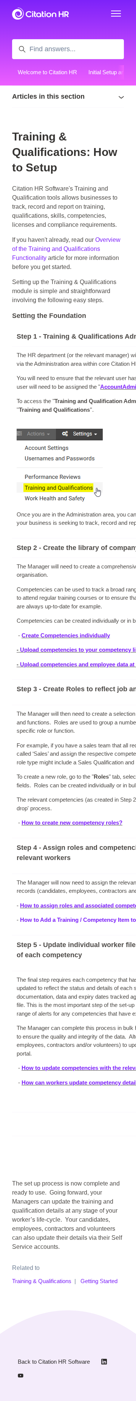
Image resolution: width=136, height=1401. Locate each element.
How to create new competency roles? (72, 822)
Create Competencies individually (66, 635)
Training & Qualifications (41, 1281)
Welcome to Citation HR (47, 72)
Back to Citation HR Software (54, 1361)
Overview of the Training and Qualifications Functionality (66, 249)
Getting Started (98, 1281)
